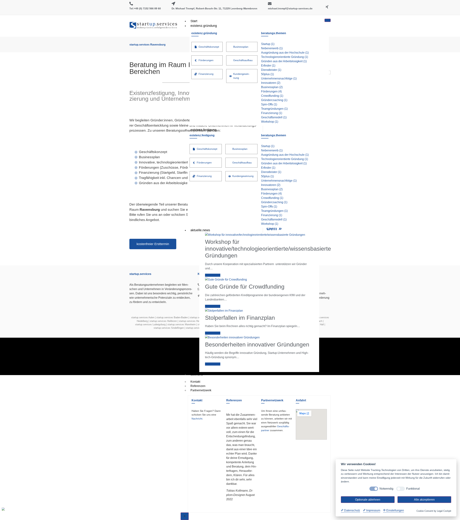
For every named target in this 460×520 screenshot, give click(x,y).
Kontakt (197, 400)
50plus (267, 74)
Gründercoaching (274, 100)
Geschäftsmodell (274, 117)
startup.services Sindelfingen (169, 328)
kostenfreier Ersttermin (153, 244)
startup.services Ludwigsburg (150, 324)
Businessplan (272, 87)
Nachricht (197, 418)
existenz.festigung (203, 130)
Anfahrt (301, 400)
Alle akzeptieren (424, 499)
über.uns (196, 374)
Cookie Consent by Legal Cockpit (434, 511)
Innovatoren (270, 82)
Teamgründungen (274, 108)
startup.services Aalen (142, 317)
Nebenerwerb (272, 48)
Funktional (413, 488)
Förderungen (271, 91)
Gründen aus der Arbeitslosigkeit (284, 61)
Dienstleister (271, 69)
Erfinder (268, 65)
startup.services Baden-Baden (172, 317)
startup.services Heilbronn (163, 321)
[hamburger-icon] (328, 20)
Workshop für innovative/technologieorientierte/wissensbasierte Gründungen (268, 249)
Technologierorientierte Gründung (284, 56)
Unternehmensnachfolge (279, 78)
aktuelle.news (200, 230)
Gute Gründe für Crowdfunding (244, 286)
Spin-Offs (269, 104)
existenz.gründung (203, 26)
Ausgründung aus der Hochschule (285, 52)
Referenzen (234, 400)
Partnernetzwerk (200, 390)
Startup (267, 43)
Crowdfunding (272, 95)
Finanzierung (271, 113)
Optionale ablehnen (367, 499)
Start (193, 21)
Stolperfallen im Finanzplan (240, 317)
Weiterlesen (212, 275)
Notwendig (386, 488)
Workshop (269, 121)
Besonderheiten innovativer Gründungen (257, 344)
